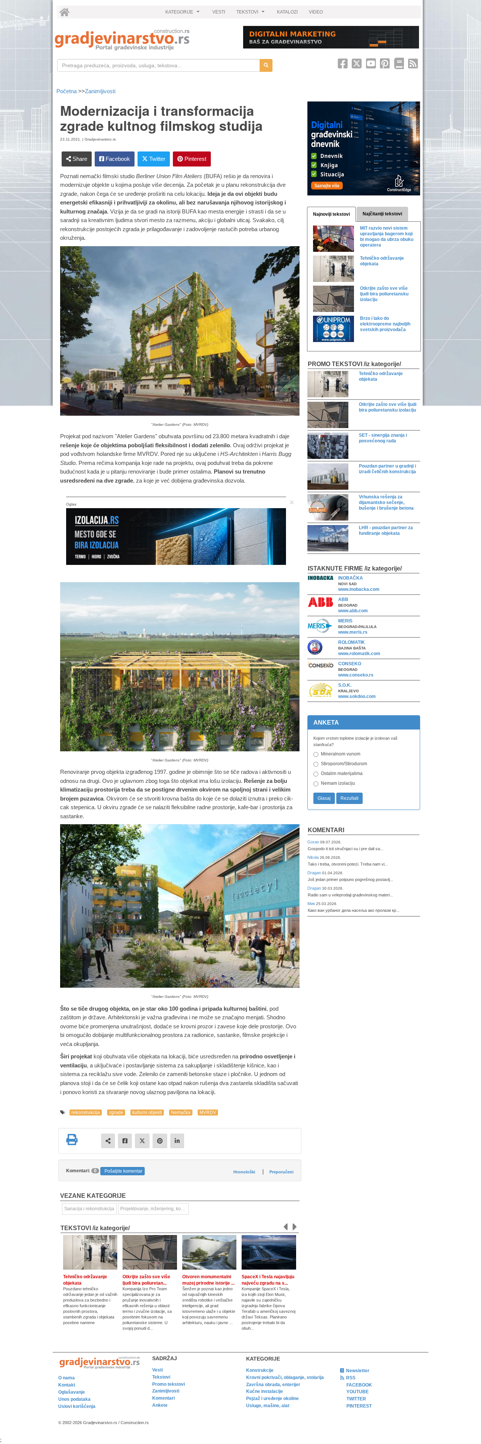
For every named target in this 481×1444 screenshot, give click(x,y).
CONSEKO (349, 663)
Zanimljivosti (100, 91)
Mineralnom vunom (340, 754)
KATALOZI (287, 12)
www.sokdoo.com (357, 696)
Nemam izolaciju (338, 783)
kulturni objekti (147, 1112)
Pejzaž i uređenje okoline (272, 1398)
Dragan (314, 872)
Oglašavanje (71, 1392)
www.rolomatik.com (359, 653)
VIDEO (316, 12)
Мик (311, 903)
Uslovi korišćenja (76, 1406)
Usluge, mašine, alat (267, 1405)
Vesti (157, 1370)
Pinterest (194, 159)
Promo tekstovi (168, 1384)
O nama (66, 1377)
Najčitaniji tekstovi (382, 213)
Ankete (160, 1405)
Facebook (117, 159)
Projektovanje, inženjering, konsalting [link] (154, 1208)
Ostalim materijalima (342, 773)
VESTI (218, 12)
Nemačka (181, 1112)
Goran (313, 842)
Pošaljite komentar (123, 1171)
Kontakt (66, 1385)
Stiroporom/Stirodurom (344, 763)
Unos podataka (74, 1399)
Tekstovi (161, 1377)
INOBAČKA (350, 578)
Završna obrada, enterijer (273, 1384)
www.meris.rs (353, 632)
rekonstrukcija (85, 1112)
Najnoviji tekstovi (331, 214)
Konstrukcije (260, 1370)
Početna (67, 91)
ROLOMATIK (351, 642)
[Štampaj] (71, 1139)
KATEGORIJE (183, 13)
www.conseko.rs (356, 675)
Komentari (326, 830)
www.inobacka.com (359, 589)
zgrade (116, 1112)
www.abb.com (353, 610)
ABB (343, 599)
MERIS (345, 621)
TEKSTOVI (251, 13)
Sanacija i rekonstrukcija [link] (89, 1208)
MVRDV (208, 1112)
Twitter (156, 159)
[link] (144, 39)
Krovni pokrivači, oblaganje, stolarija (285, 1377)
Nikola (313, 857)
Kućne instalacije (264, 1391)
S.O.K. (344, 685)
